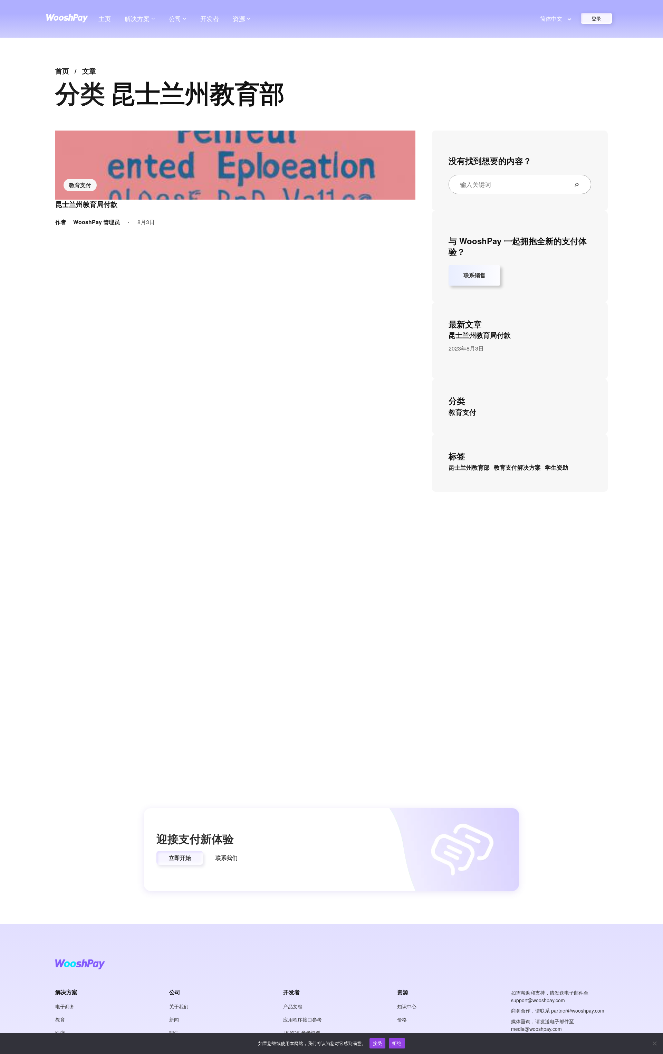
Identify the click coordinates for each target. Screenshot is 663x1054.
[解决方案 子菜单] (153, 18)
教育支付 (80, 185)
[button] (179, 858)
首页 (62, 71)
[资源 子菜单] (248, 18)
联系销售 (474, 275)
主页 (104, 18)
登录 (596, 18)
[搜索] (579, 184)
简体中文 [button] (551, 18)
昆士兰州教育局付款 (86, 204)
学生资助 (556, 467)
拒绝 (397, 1043)
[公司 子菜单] (184, 18)
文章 (89, 71)
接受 (377, 1043)
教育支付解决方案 (517, 467)
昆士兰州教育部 (469, 467)
